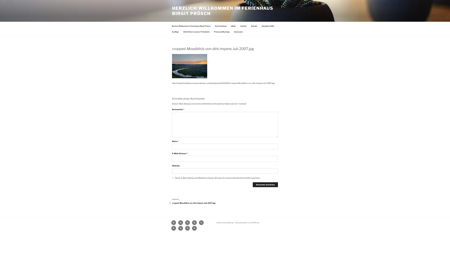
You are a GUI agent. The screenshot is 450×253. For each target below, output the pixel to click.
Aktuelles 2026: (268, 26)
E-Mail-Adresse (180, 153)
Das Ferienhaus (221, 26)
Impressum (238, 32)
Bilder (233, 26)
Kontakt (254, 26)
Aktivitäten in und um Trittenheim (196, 32)
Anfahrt (243, 26)
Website (176, 166)
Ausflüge (175, 32)
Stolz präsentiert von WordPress (247, 223)
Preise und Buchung (222, 32)
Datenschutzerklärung (224, 223)
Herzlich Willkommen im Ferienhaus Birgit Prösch (191, 26)
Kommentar (178, 109)
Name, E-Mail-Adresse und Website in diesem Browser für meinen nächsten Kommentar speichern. (217, 178)
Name (175, 141)
